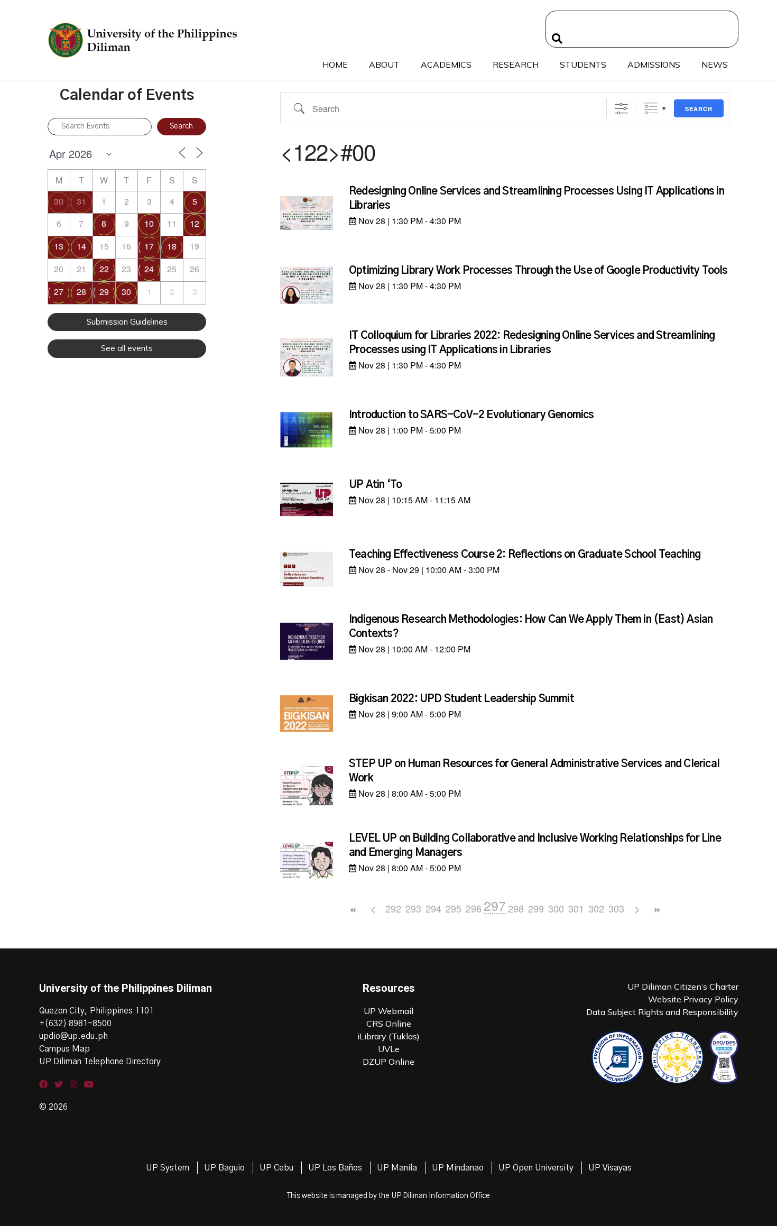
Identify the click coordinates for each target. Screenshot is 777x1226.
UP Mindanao (458, 1168)
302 (596, 908)
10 (149, 223)
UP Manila (397, 1168)
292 (393, 908)
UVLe (389, 1049)
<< (353, 910)
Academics (446, 64)
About (384, 64)
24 (149, 269)
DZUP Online (388, 1061)
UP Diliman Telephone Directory (100, 1061)
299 (536, 908)
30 (58, 201)
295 (453, 908)
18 (172, 246)
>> (656, 910)
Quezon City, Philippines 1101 (96, 1011)
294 (433, 908)
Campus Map (64, 1049)
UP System (167, 1168)
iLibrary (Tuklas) (388, 1036)
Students (583, 64)
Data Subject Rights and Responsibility (662, 1012)
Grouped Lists (651, 108)
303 (616, 908)
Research (516, 64)
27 (58, 291)
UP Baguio (224, 1168)
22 (104, 269)
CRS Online (388, 1023)
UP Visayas (610, 1168)
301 (576, 908)
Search (699, 109)
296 (474, 908)
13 (58, 246)
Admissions (653, 64)
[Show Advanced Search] (621, 108)
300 (556, 908)
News (714, 64)
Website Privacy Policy (693, 999)
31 (81, 201)
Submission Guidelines (127, 322)
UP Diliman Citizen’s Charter (682, 986)
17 (149, 246)
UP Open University (536, 1168)
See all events (127, 348)
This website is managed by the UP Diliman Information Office (388, 1196)
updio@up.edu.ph (73, 1036)
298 (516, 908)
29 (104, 291)
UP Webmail (388, 1011)
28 (81, 291)
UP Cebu (276, 1168)
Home (335, 64)
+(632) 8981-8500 (75, 1023)
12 (194, 223)
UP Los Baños (335, 1168)
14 (81, 246)
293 (413, 908)
